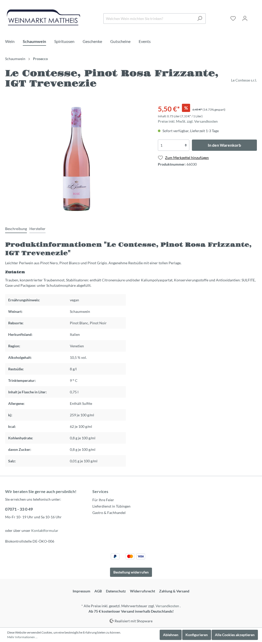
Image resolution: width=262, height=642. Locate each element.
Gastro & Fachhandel (109, 512)
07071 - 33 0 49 (19, 509)
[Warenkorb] (254, 16)
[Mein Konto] (245, 18)
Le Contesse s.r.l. (244, 80)
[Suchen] (200, 18)
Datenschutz (116, 591)
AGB (98, 591)
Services (100, 491)
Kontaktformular (44, 530)
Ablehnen (170, 635)
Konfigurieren (196, 635)
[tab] (16, 228)
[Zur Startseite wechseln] (43, 17)
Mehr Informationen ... (22, 637)
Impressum (81, 591)
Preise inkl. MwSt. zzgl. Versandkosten (188, 121)
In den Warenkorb (224, 145)
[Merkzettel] (233, 18)
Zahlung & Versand (174, 591)
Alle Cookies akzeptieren (235, 635)
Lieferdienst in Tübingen (111, 506)
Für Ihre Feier (103, 500)
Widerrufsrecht (142, 591)
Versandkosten (167, 606)
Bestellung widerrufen (131, 572)
